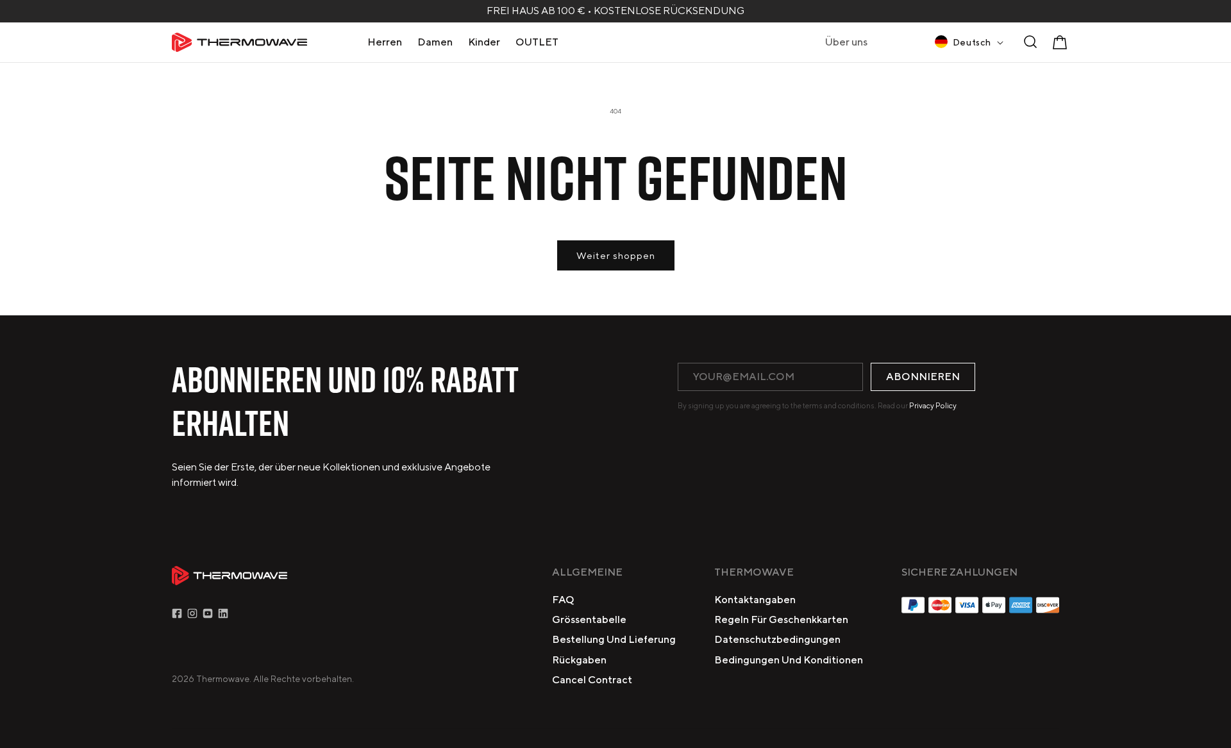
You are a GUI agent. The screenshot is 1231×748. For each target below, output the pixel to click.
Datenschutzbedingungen (777, 639)
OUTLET (536, 42)
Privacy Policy (932, 405)
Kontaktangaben (755, 600)
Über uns (846, 42)
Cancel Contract (592, 680)
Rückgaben (579, 660)
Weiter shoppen (615, 255)
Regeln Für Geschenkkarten (781, 619)
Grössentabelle (589, 619)
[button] (384, 42)
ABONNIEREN (923, 376)
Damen (435, 42)
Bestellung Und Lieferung (614, 639)
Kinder (484, 42)
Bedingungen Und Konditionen (788, 660)
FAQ (563, 600)
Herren (384, 42)
